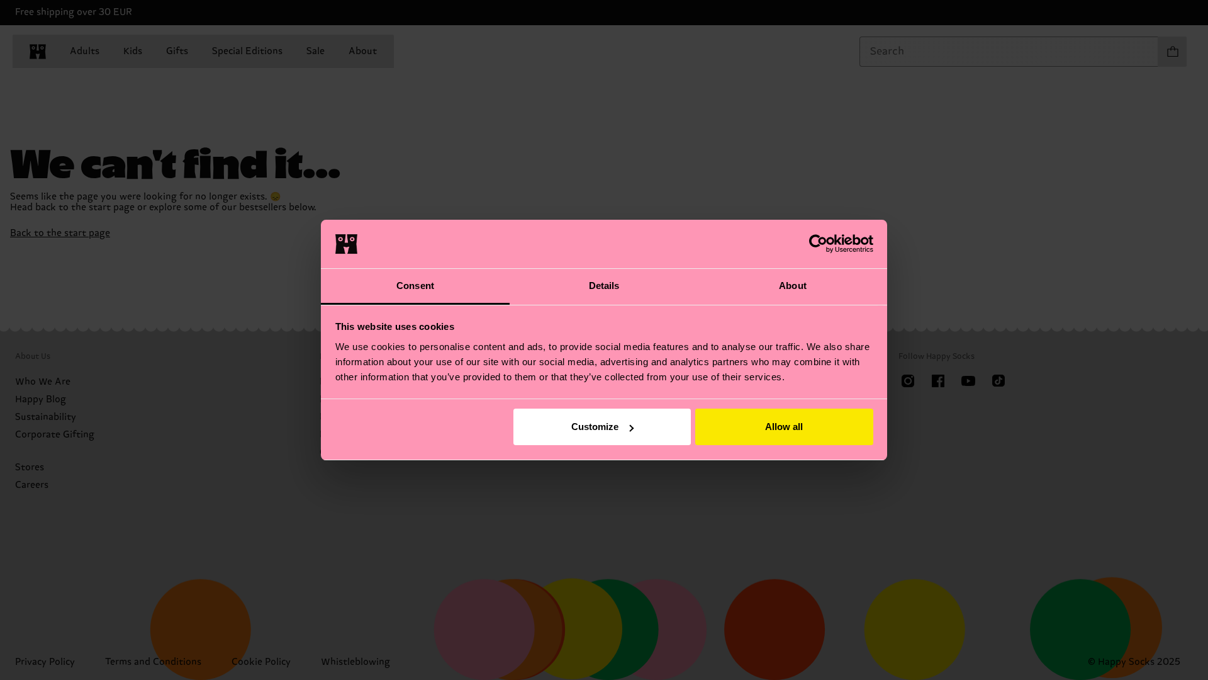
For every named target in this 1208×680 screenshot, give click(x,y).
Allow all (784, 426)
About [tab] (793, 285)
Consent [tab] (415, 285)
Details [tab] (604, 285)
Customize (594, 426)
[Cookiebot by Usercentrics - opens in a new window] (818, 243)
